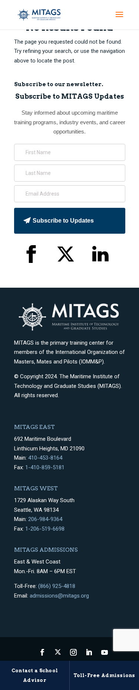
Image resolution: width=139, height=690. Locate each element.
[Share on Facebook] (30, 256)
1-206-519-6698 (44, 528)
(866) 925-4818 (56, 586)
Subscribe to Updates (63, 220)
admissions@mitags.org (59, 595)
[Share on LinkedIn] (100, 256)
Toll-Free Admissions (104, 675)
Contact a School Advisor (34, 675)
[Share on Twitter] (65, 256)
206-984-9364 (45, 519)
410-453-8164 (45, 457)
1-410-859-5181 (44, 467)
